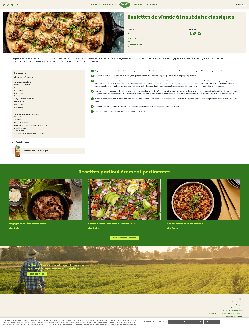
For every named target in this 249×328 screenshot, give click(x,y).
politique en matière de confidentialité (77, 324)
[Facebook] (190, 33)
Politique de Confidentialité (232, 311)
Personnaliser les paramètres (103, 322)
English (238, 4)
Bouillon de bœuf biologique (37, 151)
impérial (19, 77)
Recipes (239, 305)
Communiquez (151, 4)
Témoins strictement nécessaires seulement (186, 322)
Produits (95, 4)
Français (243, 4)
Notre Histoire (109, 4)
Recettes (137, 4)
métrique (30, 77)
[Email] (199, 33)
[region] (124, 323)
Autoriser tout (212, 322)
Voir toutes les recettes (124, 237)
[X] (194, 33)
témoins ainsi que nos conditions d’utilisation (111, 324)
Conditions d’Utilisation (233, 317)
